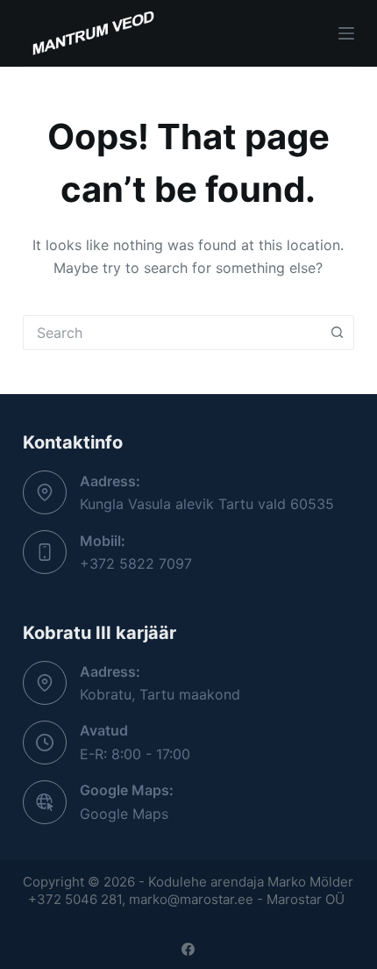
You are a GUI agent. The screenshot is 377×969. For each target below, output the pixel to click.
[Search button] (336, 332)
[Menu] (346, 33)
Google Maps (124, 813)
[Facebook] (188, 949)
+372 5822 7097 (136, 563)
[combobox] (172, 332)
